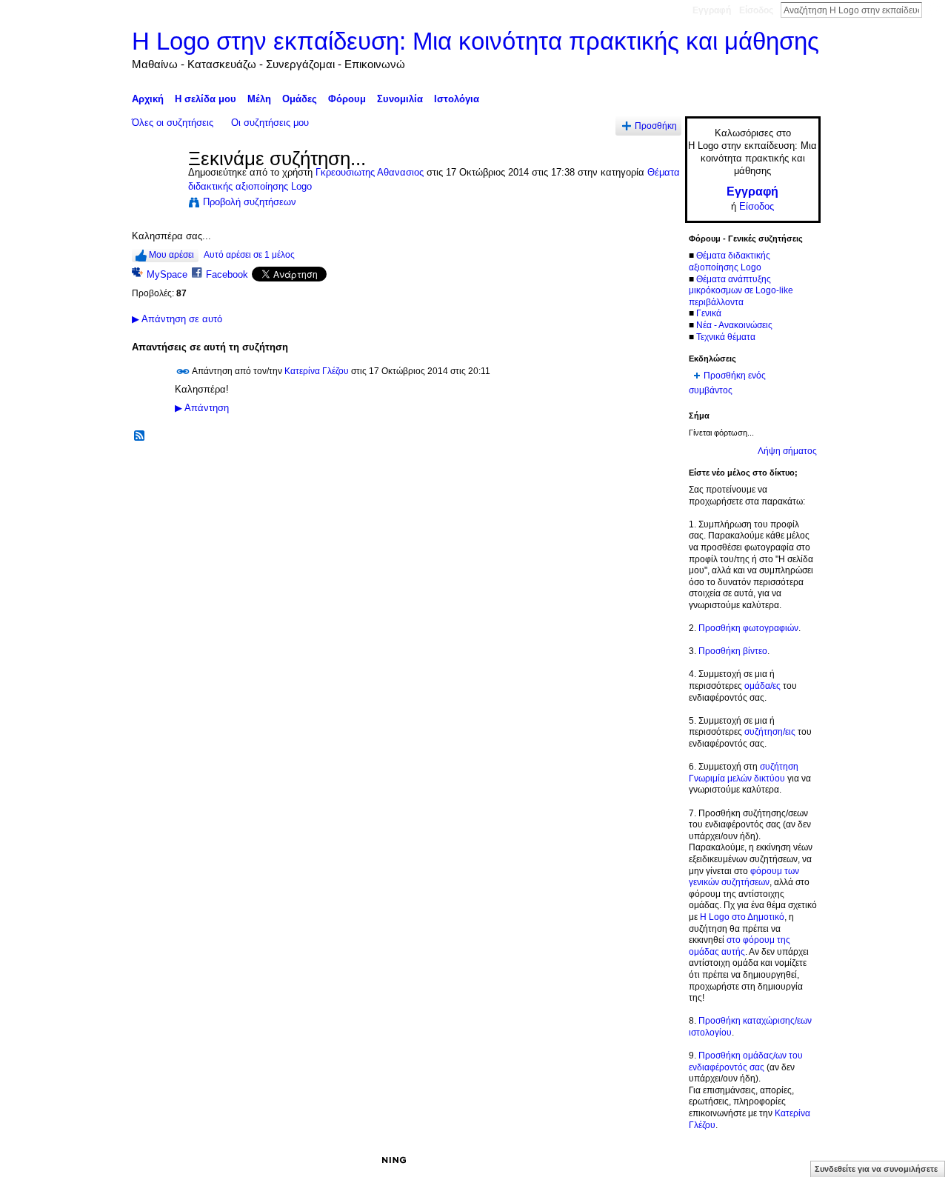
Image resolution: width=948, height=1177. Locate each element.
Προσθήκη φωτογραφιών (748, 628)
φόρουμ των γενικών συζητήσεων (744, 877)
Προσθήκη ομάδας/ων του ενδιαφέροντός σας (746, 1061)
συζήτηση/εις (769, 732)
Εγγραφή (711, 10)
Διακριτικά (633, 1160)
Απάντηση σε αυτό (177, 318)
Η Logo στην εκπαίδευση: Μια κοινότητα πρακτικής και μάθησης (475, 41)
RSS (140, 436)
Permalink (183, 371)
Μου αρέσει (171, 255)
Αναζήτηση (934, 9)
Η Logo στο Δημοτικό (742, 917)
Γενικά (708, 313)
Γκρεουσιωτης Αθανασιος (370, 172)
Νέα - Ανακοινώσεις (734, 325)
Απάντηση (202, 408)
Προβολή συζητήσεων (249, 201)
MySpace (167, 274)
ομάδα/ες (762, 686)
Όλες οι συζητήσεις (172, 122)
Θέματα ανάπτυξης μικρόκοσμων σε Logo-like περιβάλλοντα (741, 290)
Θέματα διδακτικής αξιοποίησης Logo (729, 261)
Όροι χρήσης (795, 1160)
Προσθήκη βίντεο (732, 651)
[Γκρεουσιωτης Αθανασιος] (155, 190)
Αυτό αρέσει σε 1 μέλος (249, 255)
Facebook (227, 274)
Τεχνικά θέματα (725, 337)
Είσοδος (756, 10)
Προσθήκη (656, 125)
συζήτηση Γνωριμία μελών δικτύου (743, 772)
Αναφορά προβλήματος (711, 1160)
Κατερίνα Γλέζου (316, 370)
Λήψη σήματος (787, 451)
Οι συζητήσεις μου (270, 122)
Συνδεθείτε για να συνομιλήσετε (876, 1168)
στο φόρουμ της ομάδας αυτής (739, 946)
